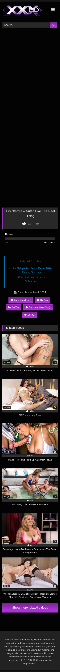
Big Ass (44, 300)
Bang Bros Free (22, 300)
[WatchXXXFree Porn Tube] (25, 11)
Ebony (31, 314)
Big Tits (15, 307)
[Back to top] (50, 662)
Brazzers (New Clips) (39, 307)
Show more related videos (30, 607)
